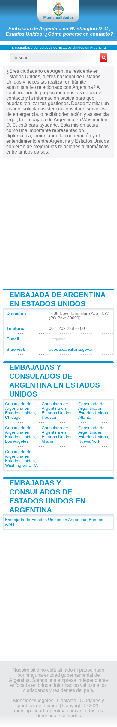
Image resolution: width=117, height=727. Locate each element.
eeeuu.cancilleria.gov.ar (71, 349)
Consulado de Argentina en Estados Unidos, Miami (57, 435)
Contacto (66, 700)
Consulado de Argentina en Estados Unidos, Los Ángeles (20, 435)
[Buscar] (103, 57)
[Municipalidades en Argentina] (59, 11)
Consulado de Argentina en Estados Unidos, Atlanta (93, 411)
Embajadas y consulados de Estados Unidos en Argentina (58, 47)
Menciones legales (33, 700)
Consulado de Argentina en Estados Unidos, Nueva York (93, 435)
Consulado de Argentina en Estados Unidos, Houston (57, 411)
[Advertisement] (58, 222)
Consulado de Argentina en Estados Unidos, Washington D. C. (21, 459)
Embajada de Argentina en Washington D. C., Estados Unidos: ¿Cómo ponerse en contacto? (59, 31)
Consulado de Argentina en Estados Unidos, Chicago (20, 411)
